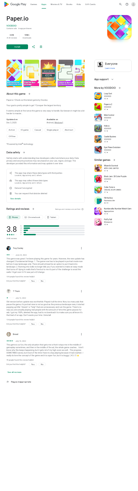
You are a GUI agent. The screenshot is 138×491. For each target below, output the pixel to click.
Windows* (58, 123)
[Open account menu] (133, 4)
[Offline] (12, 136)
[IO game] (25, 130)
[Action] (11, 130)
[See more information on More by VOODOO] (119, 88)
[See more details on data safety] (15, 198)
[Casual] (37, 130)
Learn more (110, 68)
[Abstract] (69, 130)
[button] (14, 73)
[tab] (33, 4)
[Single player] (53, 130)
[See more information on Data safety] (24, 152)
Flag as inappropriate (18, 382)
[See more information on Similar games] (114, 160)
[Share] (33, 47)
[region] (49, 36)
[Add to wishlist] (41, 47)
